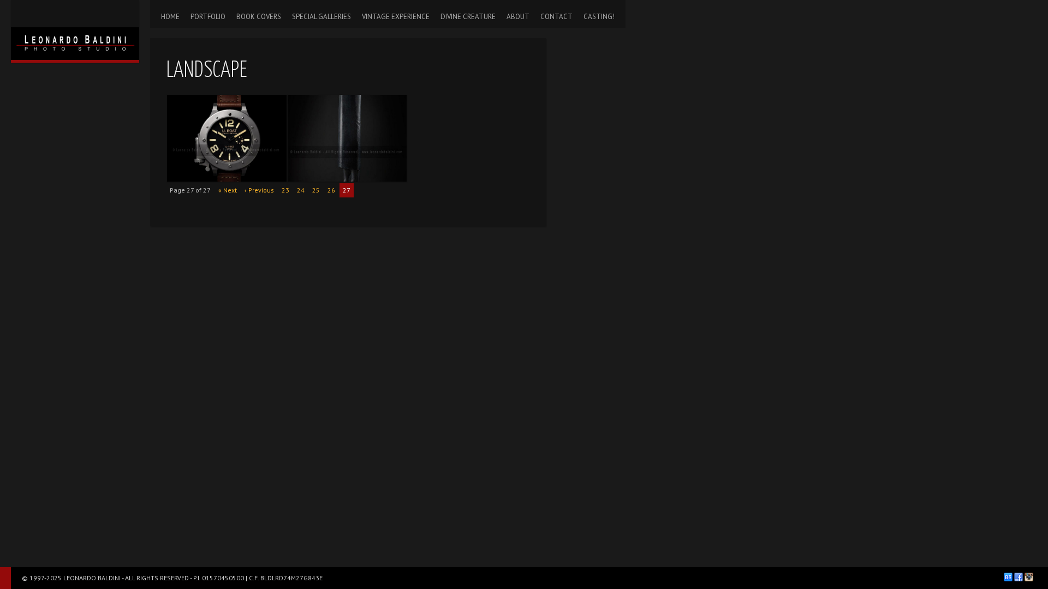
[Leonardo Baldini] (75, 30)
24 (301, 190)
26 (331, 190)
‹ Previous (259, 190)
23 (285, 190)
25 (316, 190)
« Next (227, 190)
